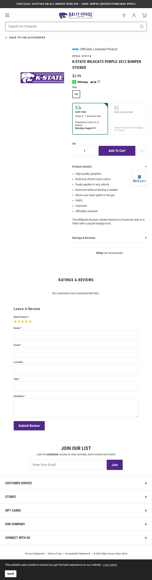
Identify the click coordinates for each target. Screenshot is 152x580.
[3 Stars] (23, 321)
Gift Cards (13, 510)
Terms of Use (55, 553)
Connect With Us (17, 538)
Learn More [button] (110, 564)
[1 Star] (15, 321)
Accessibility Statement (77, 553)
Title (16, 379)
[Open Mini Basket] (144, 15)
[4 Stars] (27, 321)
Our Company (15, 524)
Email (17, 345)
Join (115, 465)
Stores (10, 497)
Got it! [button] (10, 573)
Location (18, 362)
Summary (19, 396)
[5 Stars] (30, 321)
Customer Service (18, 483)
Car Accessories (109, 252)
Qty (74, 143)
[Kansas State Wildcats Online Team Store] (76, 15)
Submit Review (29, 426)
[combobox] (66, 26)
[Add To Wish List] (142, 151)
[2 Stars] (19, 321)
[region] (109, 200)
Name (17, 328)
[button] (124, 16)
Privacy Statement (35, 553)
